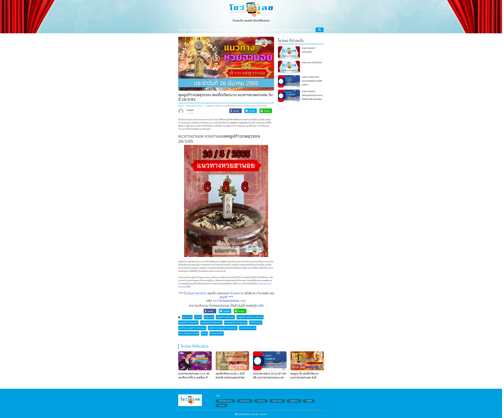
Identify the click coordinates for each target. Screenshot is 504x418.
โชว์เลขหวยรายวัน (195, 293)
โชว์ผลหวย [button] (240, 30)
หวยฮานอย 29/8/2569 (312, 62)
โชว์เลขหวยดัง (244, 401)
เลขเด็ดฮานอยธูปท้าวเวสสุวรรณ (192, 328)
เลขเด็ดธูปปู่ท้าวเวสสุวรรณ (236, 322)
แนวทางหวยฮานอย (248, 328)
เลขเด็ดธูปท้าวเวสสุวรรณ (211, 322)
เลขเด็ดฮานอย (256, 322)
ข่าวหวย (198, 317)
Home (181, 106)
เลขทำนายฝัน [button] (256, 30)
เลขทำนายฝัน (277, 401)
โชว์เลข (204, 333)
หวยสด (288, 30)
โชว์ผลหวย (236, 293)
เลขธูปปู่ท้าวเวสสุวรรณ (188, 322)
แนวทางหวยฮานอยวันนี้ (189, 333)
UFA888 (309, 401)
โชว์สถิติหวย (294, 401)
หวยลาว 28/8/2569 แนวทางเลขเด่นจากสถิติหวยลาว (312, 80)
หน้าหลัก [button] (183, 30)
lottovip (221, 405)
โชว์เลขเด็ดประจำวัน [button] (201, 30)
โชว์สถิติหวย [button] (273, 30)
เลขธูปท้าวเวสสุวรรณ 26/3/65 (250, 317)
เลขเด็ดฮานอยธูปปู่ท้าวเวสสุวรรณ (223, 328)
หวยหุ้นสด (304, 30)
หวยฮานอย (209, 317)
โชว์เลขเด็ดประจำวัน (195, 106)
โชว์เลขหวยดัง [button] (223, 30)
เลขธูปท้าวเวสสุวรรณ (225, 317)
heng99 (190, 110)
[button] (235, 111)
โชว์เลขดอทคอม (229, 300)
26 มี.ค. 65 (187, 317)
